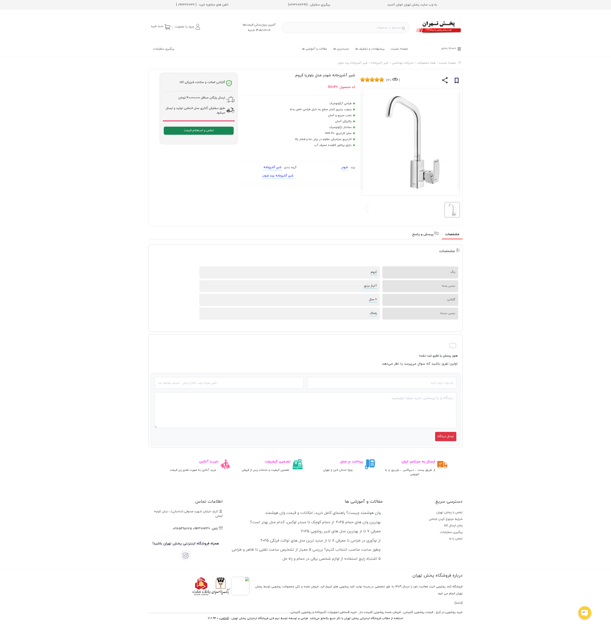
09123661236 (201, 529)
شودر (344, 167)
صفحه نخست (399, 49)
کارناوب (224, 618)
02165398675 (182, 529)
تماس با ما (456, 539)
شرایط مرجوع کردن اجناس (446, 519)
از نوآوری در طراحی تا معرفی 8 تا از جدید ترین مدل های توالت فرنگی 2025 (321, 540)
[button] (187, 26)
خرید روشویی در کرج (449, 612)
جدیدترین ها (341, 49)
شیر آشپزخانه (272, 167)
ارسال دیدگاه (445, 436)
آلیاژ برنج (370, 286)
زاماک (373, 313)
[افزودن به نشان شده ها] (456, 81)
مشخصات (452, 234)
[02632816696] (297, 5)
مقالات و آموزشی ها (314, 49)
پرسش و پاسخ (423, 234)
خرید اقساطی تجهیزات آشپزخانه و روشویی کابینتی (323, 612)
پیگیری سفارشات (163, 49)
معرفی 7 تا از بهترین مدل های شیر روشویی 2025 (341, 531)
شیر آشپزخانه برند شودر (277, 176)
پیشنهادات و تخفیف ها (370, 49)
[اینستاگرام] (186, 555)
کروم (374, 272)
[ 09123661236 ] (186, 5)
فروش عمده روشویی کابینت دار (379, 612)
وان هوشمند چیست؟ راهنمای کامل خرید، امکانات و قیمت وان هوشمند (323, 513)
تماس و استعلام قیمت (199, 130)
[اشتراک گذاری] (445, 81)
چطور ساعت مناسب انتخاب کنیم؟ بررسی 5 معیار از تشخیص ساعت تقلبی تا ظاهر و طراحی (306, 549)
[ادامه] (459, 603)
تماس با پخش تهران (449, 512)
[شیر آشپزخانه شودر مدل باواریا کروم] (439, 34)
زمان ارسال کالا (453, 525)
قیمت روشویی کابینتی (418, 612)
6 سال (373, 299)
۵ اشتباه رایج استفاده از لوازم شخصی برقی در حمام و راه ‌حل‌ (332, 558)
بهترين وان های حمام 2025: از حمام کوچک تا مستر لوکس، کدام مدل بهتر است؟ (315, 522)
